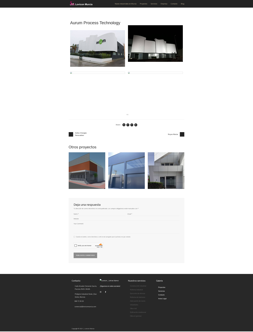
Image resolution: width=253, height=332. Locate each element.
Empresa (164, 4)
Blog (182, 4)
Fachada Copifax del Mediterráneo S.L (123, 159)
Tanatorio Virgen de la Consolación (85, 159)
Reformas (76, 163)
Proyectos (143, 4)
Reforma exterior (118, 163)
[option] (87, 172)
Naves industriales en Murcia (125, 4)
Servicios (154, 4)
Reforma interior (170, 160)
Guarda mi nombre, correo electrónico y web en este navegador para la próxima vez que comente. (103, 237)
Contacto (174, 4)
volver (74, 9)
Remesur (157, 157)
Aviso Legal (162, 298)
